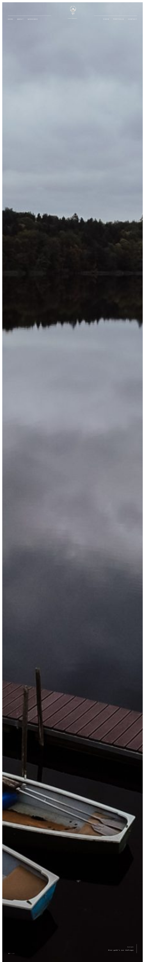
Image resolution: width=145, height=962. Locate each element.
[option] (72, 482)
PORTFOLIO (118, 19)
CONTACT (132, 19)
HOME (10, 19)
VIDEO (106, 19)
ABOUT (20, 19)
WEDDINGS (33, 19)
